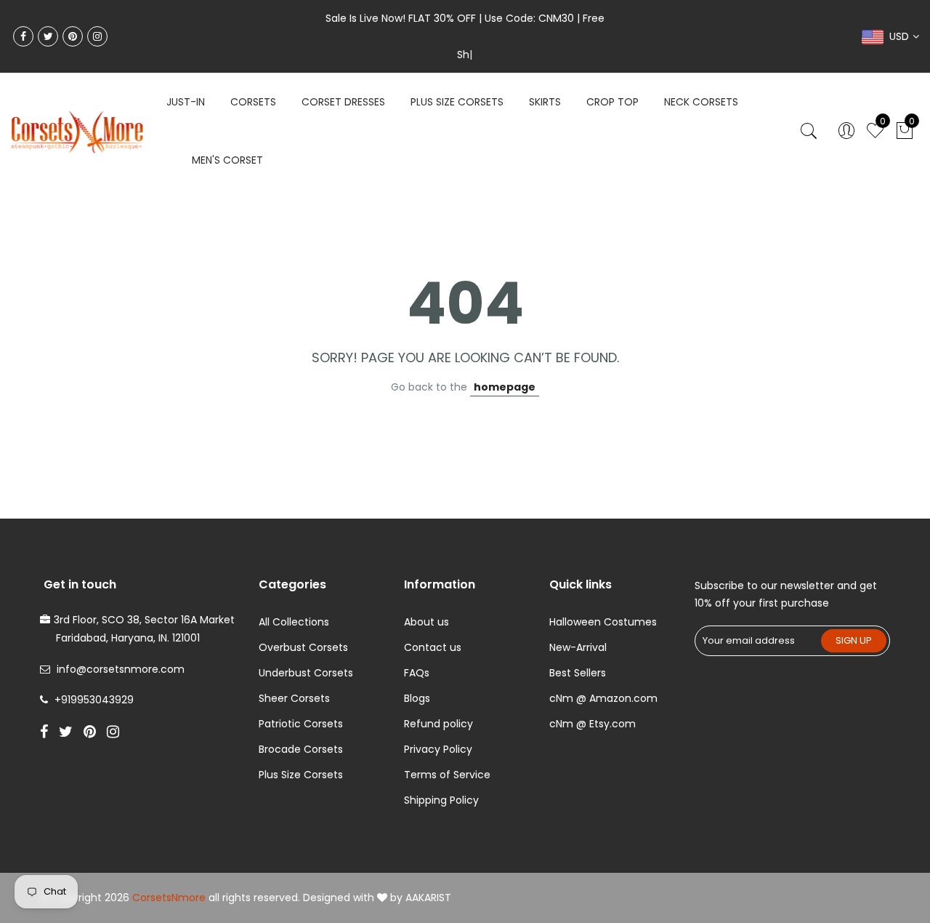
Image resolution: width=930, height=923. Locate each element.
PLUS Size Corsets (457, 102)
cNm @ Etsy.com (592, 723)
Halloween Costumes (603, 622)
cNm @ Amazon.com (603, 698)
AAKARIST (428, 897)
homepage (504, 387)
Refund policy (438, 723)
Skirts (545, 102)
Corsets (253, 102)
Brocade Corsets (301, 749)
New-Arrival (578, 647)
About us (426, 622)
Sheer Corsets (294, 698)
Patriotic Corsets (301, 723)
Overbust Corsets (303, 647)
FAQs (416, 673)
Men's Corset (227, 160)
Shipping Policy (441, 800)
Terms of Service (447, 774)
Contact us (432, 647)
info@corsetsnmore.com (121, 669)
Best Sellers (577, 673)
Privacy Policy (438, 749)
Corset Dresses (343, 102)
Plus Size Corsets (301, 774)
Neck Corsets (701, 102)
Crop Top (612, 102)
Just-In (185, 102)
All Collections (294, 622)
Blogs (417, 698)
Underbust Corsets (306, 673)
